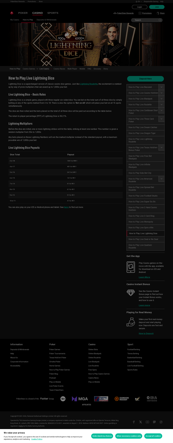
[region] (86, 436)
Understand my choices (102, 436)
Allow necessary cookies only (129, 436)
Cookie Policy (36, 439)
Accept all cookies (153, 436)
